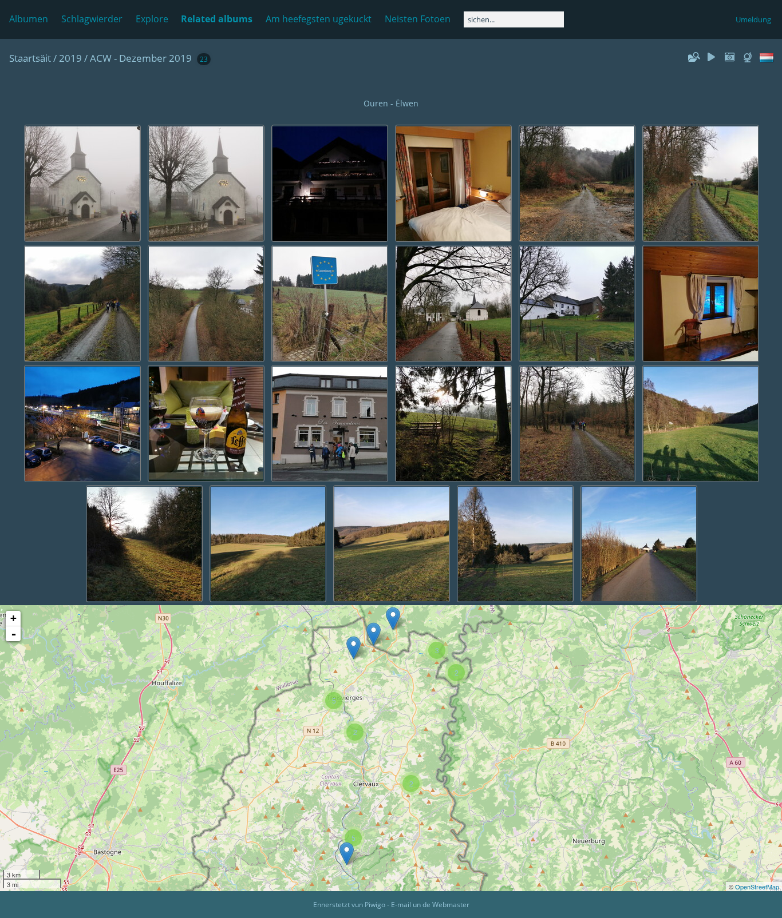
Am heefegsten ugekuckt (319, 19)
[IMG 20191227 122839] (373, 634)
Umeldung (753, 19)
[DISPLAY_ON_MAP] (749, 57)
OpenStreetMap (757, 886)
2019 (70, 58)
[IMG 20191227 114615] (393, 618)
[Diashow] (711, 57)
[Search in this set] (693, 57)
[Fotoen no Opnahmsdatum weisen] (729, 57)
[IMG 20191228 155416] (346, 853)
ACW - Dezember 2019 (141, 58)
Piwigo (375, 904)
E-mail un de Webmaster (430, 904)
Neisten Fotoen (418, 19)
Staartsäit (30, 58)
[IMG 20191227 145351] (353, 647)
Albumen (28, 19)
